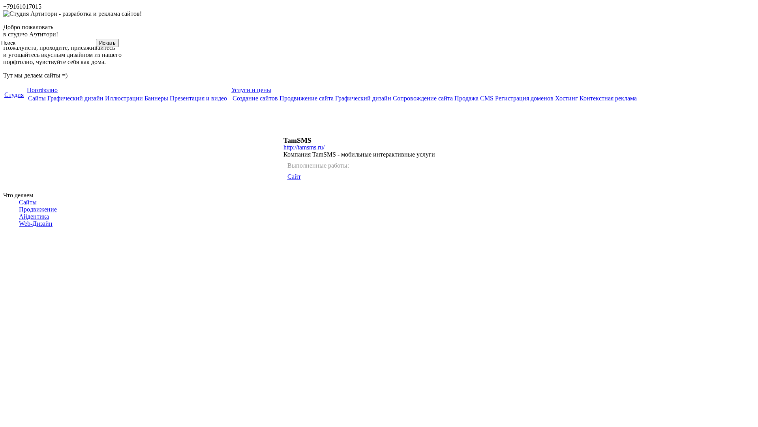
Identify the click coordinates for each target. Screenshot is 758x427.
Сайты (28, 202)
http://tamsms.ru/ (304, 147)
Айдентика (34, 216)
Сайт (294, 176)
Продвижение (38, 209)
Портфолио (42, 90)
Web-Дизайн (36, 223)
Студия (14, 94)
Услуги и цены (251, 90)
